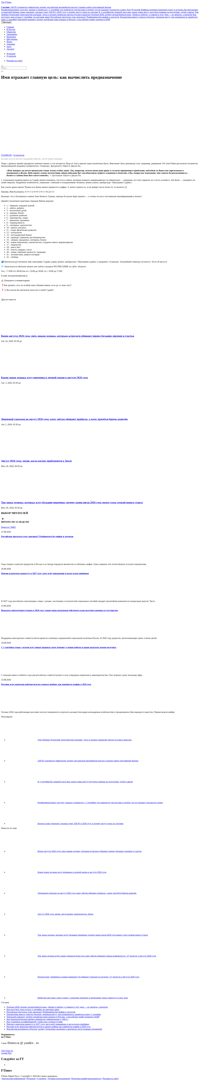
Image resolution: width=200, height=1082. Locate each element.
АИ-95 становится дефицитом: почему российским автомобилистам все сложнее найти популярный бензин (56, 7)
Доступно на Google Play (7, 1052)
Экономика (12, 34)
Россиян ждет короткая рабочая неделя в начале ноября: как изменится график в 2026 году (46, 684)
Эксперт (10, 49)
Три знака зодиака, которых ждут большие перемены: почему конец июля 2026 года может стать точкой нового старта (72, 502)
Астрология (18, 155)
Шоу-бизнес (12, 39)
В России (11, 29)
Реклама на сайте (14, 61)
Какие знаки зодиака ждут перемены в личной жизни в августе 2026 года (44, 377)
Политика (11, 37)
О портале (11, 56)
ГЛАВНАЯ (6, 155)
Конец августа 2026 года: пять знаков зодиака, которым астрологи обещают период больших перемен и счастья (67, 336)
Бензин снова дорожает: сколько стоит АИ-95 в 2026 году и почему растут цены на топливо (55, 12)
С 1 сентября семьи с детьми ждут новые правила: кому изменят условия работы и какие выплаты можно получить (58, 647)
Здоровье (11, 44)
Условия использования (59, 1078)
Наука (9, 42)
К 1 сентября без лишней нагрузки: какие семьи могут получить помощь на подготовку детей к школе (146, 12)
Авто (9, 46)
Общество (11, 32)
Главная (10, 27)
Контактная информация (13, 1078)
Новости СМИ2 (8, 527)
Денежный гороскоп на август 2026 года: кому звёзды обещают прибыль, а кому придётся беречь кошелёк (64, 419)
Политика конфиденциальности (86, 1078)
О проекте (41, 1078)
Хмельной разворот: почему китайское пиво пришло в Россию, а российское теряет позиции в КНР (63, 19)
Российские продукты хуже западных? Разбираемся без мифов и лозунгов (84, 17)
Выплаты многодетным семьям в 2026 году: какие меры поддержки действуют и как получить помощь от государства (59, 610)
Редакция (11, 53)
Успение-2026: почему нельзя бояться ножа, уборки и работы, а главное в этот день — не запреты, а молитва (141, 14)
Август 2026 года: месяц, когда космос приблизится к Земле (36, 460)
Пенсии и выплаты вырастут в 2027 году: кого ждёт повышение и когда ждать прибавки (45, 573)
